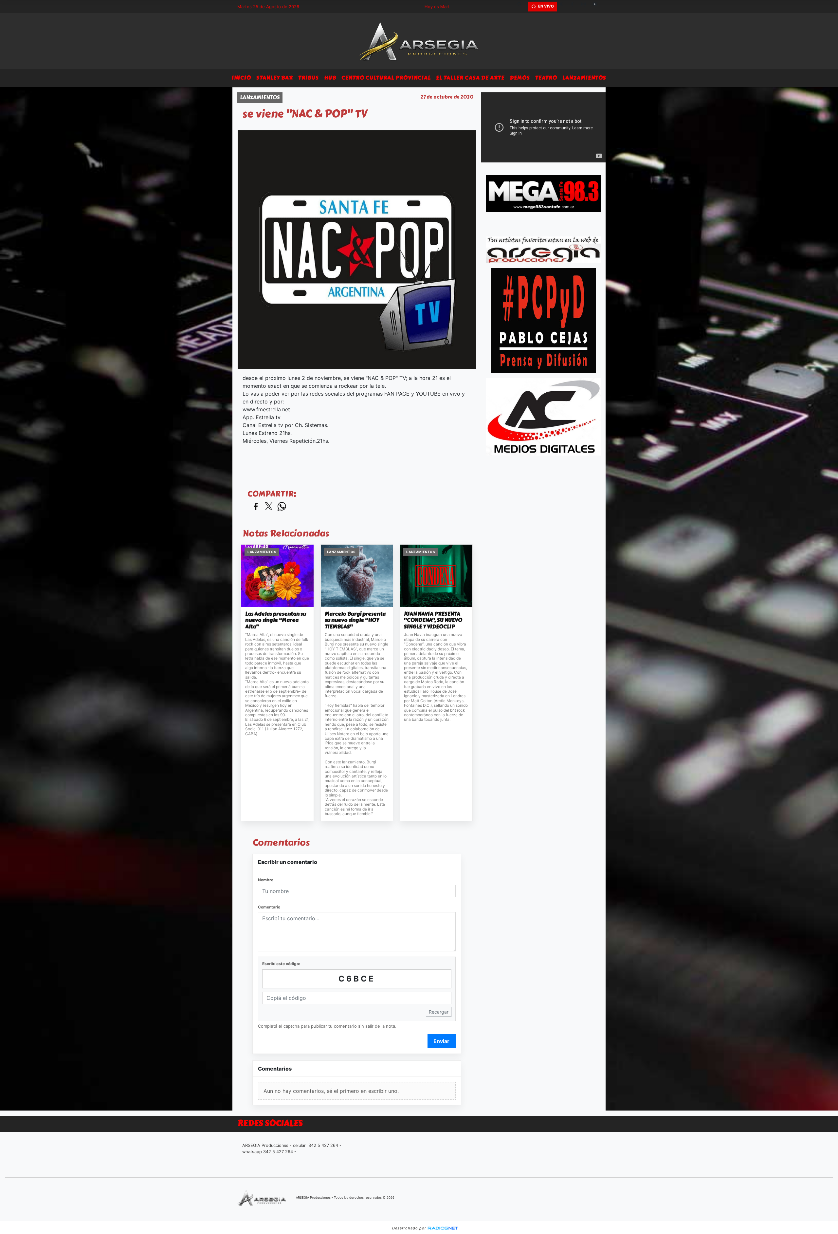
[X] (563, 6)
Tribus (308, 78)
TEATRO (546, 78)
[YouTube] (597, 6)
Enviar (441, 1041)
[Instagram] (586, 6)
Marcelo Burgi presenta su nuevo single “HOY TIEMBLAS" (355, 620)
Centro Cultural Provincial (386, 78)
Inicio (241, 78)
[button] (521, 6)
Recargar (438, 1012)
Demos (520, 78)
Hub (330, 78)
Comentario (269, 907)
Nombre (265, 879)
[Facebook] (574, 6)
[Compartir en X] (269, 506)
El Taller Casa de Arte (470, 78)
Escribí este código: (281, 963)
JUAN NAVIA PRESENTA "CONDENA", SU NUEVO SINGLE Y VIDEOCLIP (433, 620)
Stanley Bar (274, 78)
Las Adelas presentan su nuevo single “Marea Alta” (275, 620)
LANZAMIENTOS (584, 78)
